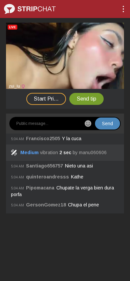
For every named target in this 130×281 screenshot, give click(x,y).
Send (107, 123)
